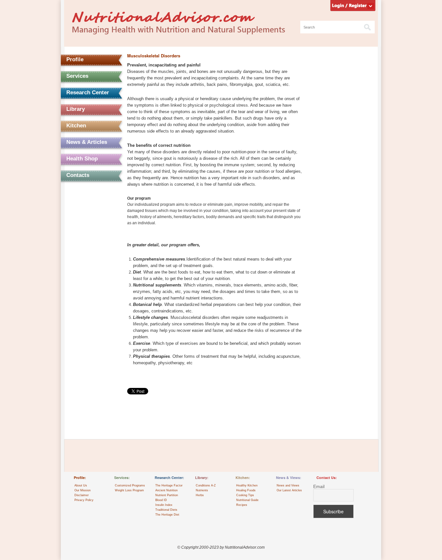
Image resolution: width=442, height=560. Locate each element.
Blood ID (161, 500)
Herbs (200, 495)
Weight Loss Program (129, 490)
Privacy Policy (84, 500)
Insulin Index (163, 505)
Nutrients (202, 490)
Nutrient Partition (166, 495)
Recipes (241, 505)
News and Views (288, 485)
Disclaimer (81, 495)
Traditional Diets (166, 509)
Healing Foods (246, 490)
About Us (80, 485)
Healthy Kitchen (247, 485)
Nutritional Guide (247, 500)
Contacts (77, 175)
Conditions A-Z (206, 485)
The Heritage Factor (168, 485)
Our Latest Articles (289, 490)
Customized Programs (130, 485)
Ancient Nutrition (166, 490)
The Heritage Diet (167, 514)
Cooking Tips (245, 495)
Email (319, 486)
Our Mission (82, 490)
